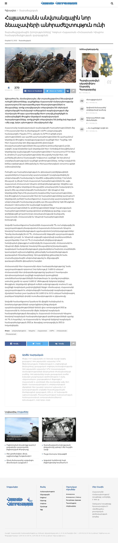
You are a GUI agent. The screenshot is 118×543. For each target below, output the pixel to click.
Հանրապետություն (47, 491)
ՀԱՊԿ (52, 331)
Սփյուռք (43, 500)
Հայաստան (42, 331)
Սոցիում (43, 497)
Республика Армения (73, 500)
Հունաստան (62, 331)
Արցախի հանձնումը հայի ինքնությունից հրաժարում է (56, 461)
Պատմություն (71, 503)
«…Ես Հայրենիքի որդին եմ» (97, 128)
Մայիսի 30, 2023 (14, 439)
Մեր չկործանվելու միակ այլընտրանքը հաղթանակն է (18, 455)
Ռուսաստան (11, 334)
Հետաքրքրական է (94, 100)
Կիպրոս (32, 331)
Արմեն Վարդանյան (32, 355)
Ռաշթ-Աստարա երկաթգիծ (55, 454)
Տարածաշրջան (28, 10)
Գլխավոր (10, 10)
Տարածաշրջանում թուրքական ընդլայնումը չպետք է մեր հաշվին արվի (58, 447)
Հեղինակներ (71, 506)
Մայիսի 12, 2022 (11, 40)
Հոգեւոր (43, 503)
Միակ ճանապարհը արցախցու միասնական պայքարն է (20, 461)
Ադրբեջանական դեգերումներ (19, 436)
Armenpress (70, 494)
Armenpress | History (73, 497)
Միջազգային (45, 494)
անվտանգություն (19, 331)
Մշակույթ (43, 506)
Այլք (41, 509)
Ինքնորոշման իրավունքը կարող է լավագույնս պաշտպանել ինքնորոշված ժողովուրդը (21, 447)
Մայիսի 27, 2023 (51, 439)
